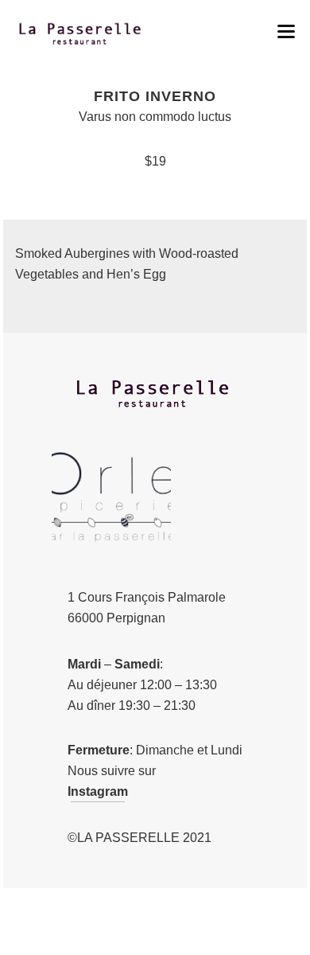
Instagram (98, 791)
